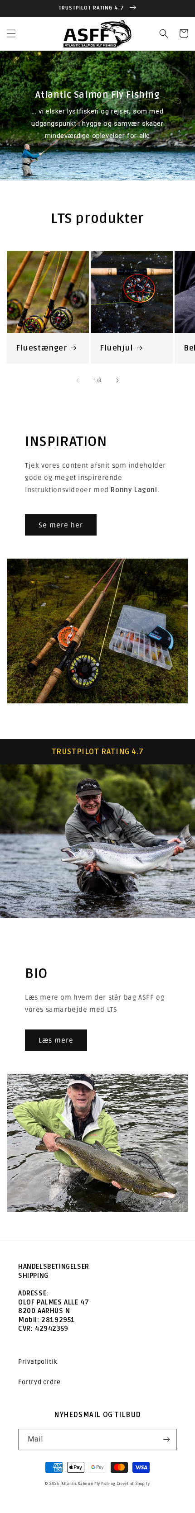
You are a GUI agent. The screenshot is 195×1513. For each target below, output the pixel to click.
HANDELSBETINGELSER (53, 1266)
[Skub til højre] (117, 380)
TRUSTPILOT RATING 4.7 (98, 751)
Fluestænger (41, 348)
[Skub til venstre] (78, 380)
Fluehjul (116, 348)
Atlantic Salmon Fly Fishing (88, 1483)
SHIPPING (33, 1275)
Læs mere (56, 1040)
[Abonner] (166, 1439)
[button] (11, 33)
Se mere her (61, 525)
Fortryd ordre (39, 1382)
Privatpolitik (37, 1362)
